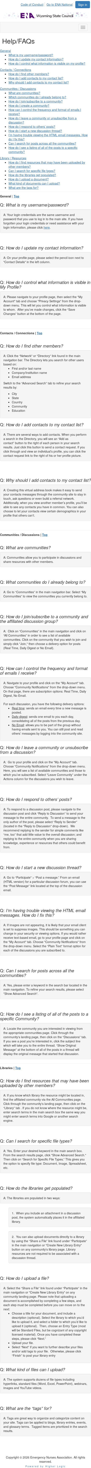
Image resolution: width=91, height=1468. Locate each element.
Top (16, 196)
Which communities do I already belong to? (37, 97)
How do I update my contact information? (35, 59)
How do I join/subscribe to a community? (35, 101)
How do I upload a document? (28, 179)
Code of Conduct (32, 4)
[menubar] (47, 4)
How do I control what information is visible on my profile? (46, 63)
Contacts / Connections (15, 70)
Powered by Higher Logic (45, 1466)
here (47, 227)
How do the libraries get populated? (32, 175)
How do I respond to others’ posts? (31, 126)
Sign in (82, 5)
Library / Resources (13, 158)
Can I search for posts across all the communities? (42, 143)
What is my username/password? (30, 55)
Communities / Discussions (18, 89)
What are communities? (24, 93)
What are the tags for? (23, 187)
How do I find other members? (28, 74)
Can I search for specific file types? (31, 171)
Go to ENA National (60, 4)
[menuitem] (33, 4)
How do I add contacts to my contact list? (35, 78)
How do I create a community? (28, 105)
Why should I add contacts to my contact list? (38, 82)
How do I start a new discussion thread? (35, 131)
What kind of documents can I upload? (34, 183)
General (5, 51)
